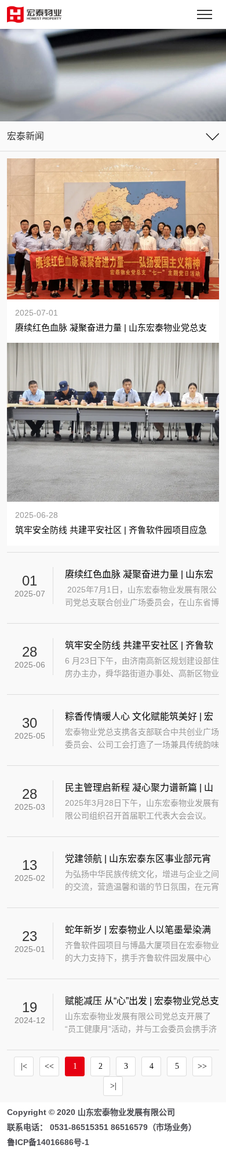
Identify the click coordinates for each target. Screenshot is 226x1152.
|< (24, 1066)
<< (49, 1066)
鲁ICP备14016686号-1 (48, 1142)
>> (202, 1066)
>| (113, 1085)
